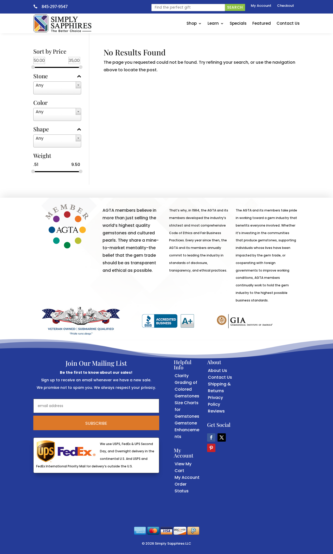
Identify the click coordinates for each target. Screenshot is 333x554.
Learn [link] (213, 23)
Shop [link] (192, 23)
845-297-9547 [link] (55, 6)
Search (235, 7)
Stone (40, 76)
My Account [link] (261, 6)
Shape (41, 129)
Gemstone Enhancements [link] (187, 430)
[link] (37, 6)
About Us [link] (217, 370)
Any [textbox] (39, 85)
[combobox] (57, 87)
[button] (211, 437)
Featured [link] (261, 23)
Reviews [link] (216, 411)
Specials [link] (238, 23)
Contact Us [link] (288, 23)
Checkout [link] (285, 6)
